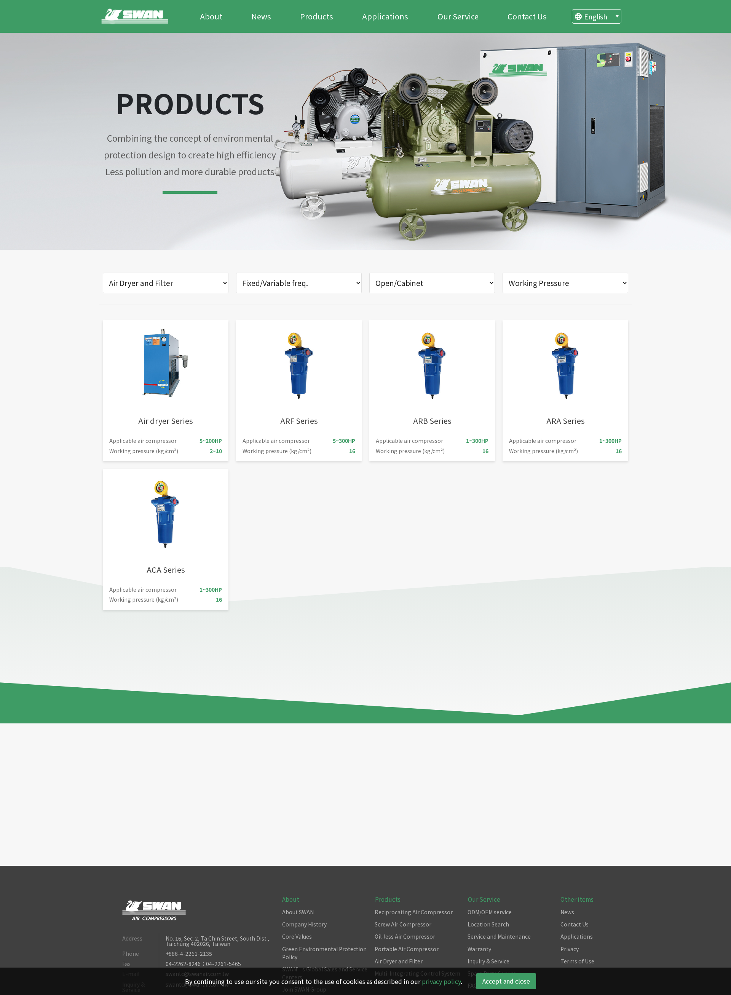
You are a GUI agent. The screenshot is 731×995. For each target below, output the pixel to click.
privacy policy (441, 981)
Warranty (479, 949)
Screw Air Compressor (403, 924)
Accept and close (506, 980)
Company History (304, 924)
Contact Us (527, 16)
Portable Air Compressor (407, 949)
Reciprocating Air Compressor (414, 912)
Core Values (297, 936)
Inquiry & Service (488, 961)
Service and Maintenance (499, 936)
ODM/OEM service (490, 912)
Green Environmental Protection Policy (324, 953)
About (211, 16)
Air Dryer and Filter (399, 961)
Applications (385, 16)
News (261, 16)
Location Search (488, 924)
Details (181, 444)
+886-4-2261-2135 (189, 953)
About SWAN (298, 912)
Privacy (569, 949)
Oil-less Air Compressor (405, 936)
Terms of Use (577, 961)
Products (316, 16)
